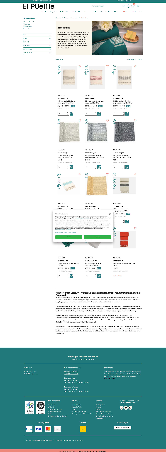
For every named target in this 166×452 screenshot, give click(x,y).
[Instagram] (122, 408)
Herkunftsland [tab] (27, 49)
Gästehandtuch (91, 261)
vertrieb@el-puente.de (71, 374)
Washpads (26, 24)
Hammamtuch (63, 98)
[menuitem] (44, 12)
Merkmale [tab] (26, 45)
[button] (139, 6)
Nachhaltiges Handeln (79, 411)
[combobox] (108, 6)
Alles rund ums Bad (29, 22)
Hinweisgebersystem (54, 411)
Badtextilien (27, 29)
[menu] (83, 12)
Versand (98, 407)
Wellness (66, 18)
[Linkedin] (130, 408)
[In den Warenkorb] (71, 114)
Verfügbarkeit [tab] (27, 53)
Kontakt (98, 409)
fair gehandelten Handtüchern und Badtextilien (119, 297)
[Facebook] (126, 408)
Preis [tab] (25, 35)
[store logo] (31, 6)
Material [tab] (26, 42)
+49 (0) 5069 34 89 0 (71, 372)
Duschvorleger (63, 153)
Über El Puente (76, 405)
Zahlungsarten (100, 405)
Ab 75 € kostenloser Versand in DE (42, 0)
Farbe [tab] (25, 38)
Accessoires (75, 18)
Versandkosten (69, 108)
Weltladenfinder (77, 407)
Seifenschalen (27, 26)
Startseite (58, 18)
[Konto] (129, 7)
